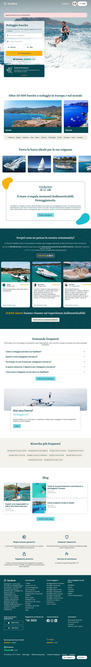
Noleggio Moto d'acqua (55, 594)
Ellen (10, 509)
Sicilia (59, 137)
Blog (26, 610)
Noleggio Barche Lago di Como (53, 460)
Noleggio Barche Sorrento (74, 455)
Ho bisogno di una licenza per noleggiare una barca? (28, 361)
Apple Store (15, 623)
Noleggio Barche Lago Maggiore (38, 450)
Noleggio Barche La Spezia (58, 450)
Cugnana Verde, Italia (8, 305)
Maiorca (11, 137)
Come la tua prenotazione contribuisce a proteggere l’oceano (65, 487)
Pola (31, 137)
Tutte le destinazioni (75, 595)
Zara (73, 137)
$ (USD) (81, 657)
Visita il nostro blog (45, 519)
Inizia (17, 426)
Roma (37, 137)
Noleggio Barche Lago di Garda (17, 450)
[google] (50, 639)
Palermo (26, 137)
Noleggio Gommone (53, 585)
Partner (64, 654)
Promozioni (51, 602)
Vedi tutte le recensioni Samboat (45, 320)
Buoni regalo (29, 597)
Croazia (79, 137)
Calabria (71, 591)
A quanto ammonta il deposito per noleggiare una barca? (30, 366)
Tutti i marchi (51, 604)
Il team (27, 583)
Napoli (18, 137)
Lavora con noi (30, 585)
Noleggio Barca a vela (54, 589)
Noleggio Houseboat (54, 596)
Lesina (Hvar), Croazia (71, 305)
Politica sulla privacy (38, 654)
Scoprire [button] (65, 3)
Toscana (67, 137)
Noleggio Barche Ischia (35, 460)
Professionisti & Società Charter (33, 594)
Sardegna (52, 137)
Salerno (44, 137)
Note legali (25, 654)
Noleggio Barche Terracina (17, 455)
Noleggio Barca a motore (55, 583)
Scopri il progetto (45, 215)
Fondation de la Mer (32, 606)
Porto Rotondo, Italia (40, 305)
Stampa (27, 604)
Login (83, 3)
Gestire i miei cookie (75, 626)
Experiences (29, 608)
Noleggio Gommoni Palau (56, 455)
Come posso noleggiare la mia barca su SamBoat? (27, 372)
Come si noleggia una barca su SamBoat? (23, 351)
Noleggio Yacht (52, 587)
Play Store (14, 628)
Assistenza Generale (75, 620)
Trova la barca (25, 53)
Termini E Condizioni (53, 654)
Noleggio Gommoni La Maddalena (37, 455)
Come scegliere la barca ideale (60, 502)
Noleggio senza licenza (55, 598)
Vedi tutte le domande (45, 379)
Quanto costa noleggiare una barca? (22, 356)
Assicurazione (30, 589)
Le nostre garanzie (31, 587)
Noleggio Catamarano (54, 591)
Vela (31, 47)
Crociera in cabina (53, 600)
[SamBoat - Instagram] (51, 620)
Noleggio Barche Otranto (76, 450)
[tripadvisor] (9, 647)
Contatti (71, 624)
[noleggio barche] (10, 3)
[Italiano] (74, 3)
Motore (13, 47)
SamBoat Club (30, 599)
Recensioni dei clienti (32, 601)
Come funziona (73, 622)
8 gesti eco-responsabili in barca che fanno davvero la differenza (17, 506)
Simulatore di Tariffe (32, 591)
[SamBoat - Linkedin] (55, 620)
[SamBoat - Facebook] (48, 620)
